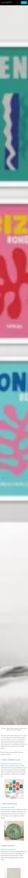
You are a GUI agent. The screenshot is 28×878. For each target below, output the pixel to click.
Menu (24, 2)
